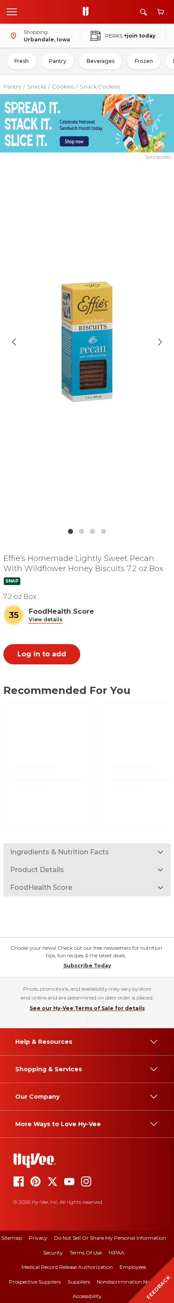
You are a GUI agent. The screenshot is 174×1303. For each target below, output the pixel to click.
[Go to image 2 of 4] (81, 531)
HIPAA (117, 1252)
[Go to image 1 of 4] (70, 531)
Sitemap (11, 1238)
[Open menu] (12, 11)
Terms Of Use (86, 1252)
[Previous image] (14, 342)
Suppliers (79, 1282)
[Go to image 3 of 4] (92, 531)
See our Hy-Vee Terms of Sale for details (87, 1008)
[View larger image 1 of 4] (87, 342)
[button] (46, 620)
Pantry (57, 61)
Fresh (21, 61)
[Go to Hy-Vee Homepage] (88, 12)
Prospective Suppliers (35, 1282)
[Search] (143, 12)
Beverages (100, 61)
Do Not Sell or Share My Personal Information (110, 1238)
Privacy (38, 1238)
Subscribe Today (87, 965)
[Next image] (160, 342)
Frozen (144, 61)
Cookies (63, 86)
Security (53, 1252)
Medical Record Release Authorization (67, 1267)
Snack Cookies (100, 86)
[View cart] (160, 12)
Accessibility (87, 1296)
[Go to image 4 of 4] (103, 531)
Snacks (36, 86)
